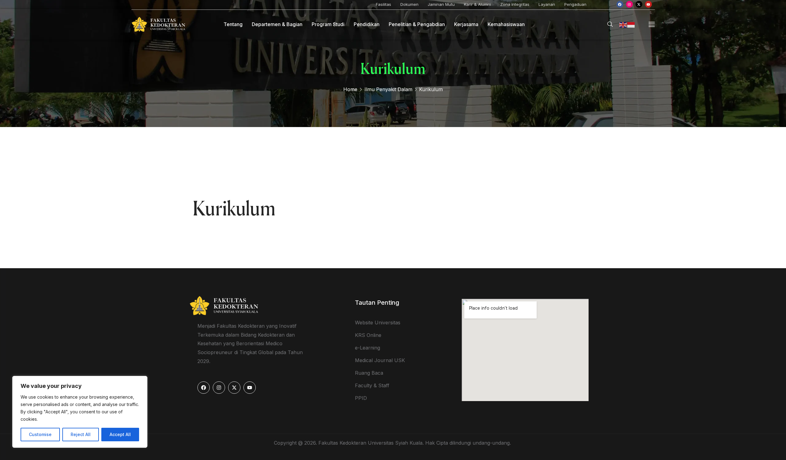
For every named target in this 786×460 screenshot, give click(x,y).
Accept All (120, 434)
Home (350, 89)
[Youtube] (648, 4)
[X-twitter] (639, 4)
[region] (79, 412)
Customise (40, 434)
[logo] (158, 24)
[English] (623, 24)
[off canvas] (651, 23)
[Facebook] (620, 4)
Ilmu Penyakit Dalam (388, 89)
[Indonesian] (631, 24)
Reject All (81, 434)
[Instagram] (629, 4)
